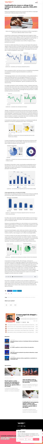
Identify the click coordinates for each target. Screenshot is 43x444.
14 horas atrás (12, 339)
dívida (11, 297)
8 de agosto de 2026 (33, 377)
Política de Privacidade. (29, 436)
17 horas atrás (12, 356)
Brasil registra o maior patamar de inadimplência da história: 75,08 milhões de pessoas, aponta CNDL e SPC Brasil (12, 383)
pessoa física (28, 297)
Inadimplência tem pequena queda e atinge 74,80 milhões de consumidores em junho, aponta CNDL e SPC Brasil (30, 405)
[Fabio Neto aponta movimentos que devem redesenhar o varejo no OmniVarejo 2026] (7, 352)
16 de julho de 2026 (35, 400)
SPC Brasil (33, 297)
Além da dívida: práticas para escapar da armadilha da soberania (30, 381)
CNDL (9, 297)
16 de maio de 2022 (13, 15)
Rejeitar (29, 439)
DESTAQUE (7, 377)
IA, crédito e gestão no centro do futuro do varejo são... (22, 347)
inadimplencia (16, 297)
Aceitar (36, 439)
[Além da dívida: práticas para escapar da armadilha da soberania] (30, 372)
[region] (28, 436)
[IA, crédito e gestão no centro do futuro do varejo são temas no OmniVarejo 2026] (7, 346)
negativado (22, 297)
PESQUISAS (7, 15)
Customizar (21, 439)
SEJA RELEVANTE (26, 377)
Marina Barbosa (21, 15)
